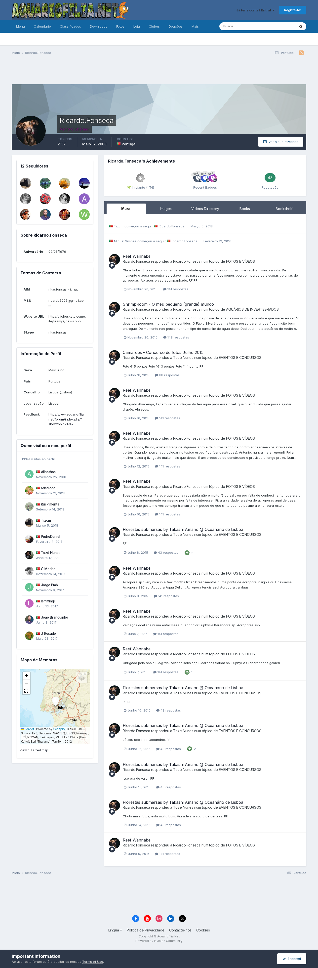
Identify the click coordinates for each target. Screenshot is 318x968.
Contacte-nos (180, 930)
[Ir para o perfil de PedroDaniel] (29, 539)
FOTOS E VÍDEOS (240, 261)
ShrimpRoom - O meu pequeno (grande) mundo (168, 304)
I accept (293, 959)
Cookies (203, 930)
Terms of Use (92, 962)
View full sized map (34, 750)
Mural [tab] (126, 209)
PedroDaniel (50, 537)
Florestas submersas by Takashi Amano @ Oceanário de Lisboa (183, 529)
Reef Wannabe (137, 256)
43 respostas (167, 552)
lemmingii (48, 601)
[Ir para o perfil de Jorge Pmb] (29, 587)
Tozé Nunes (50, 553)
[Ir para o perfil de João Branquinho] (45, 214)
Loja (136, 26)
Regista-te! (292, 10)
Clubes (154, 26)
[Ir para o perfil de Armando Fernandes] (84, 198)
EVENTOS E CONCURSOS (240, 357)
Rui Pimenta (50, 504)
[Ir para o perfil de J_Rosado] (29, 635)
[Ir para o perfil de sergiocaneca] (64, 214)
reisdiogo (48, 488)
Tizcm (46, 520)
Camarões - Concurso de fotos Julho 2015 (163, 352)
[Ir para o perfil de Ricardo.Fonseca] (114, 259)
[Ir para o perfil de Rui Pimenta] (29, 506)
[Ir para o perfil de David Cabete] (45, 198)
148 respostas (177, 337)
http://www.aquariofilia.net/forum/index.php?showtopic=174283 (66, 419)
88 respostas (169, 375)
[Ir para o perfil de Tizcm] (25, 183)
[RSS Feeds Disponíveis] (301, 52)
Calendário (42, 26)
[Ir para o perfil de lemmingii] (29, 603)
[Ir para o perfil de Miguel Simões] (25, 214)
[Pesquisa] (300, 26)
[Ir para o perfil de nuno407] (84, 183)
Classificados (70, 26)
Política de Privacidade (145, 930)
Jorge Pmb (49, 585)
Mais (195, 26)
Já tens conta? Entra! (254, 10)
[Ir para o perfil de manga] (25, 198)
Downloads (98, 26)
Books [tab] (244, 209)
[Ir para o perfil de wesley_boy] (84, 214)
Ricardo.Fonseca (172, 226)
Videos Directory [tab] (205, 209)
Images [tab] (166, 209)
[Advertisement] (159, 71)
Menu (20, 26)
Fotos (120, 26)
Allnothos (48, 472)
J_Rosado (48, 633)
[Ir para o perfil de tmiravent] (64, 183)
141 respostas (177, 289)
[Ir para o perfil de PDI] (45, 183)
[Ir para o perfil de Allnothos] (29, 474)
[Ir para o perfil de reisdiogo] (29, 490)
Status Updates (277, 26)
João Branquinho (54, 617)
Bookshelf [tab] (284, 209)
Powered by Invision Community (159, 941)
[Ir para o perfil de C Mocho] (29, 571)
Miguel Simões (125, 241)
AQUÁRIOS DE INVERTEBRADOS (252, 309)
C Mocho (48, 569)
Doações (176, 26)
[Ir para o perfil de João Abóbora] (64, 198)
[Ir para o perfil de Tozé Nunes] (29, 555)
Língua (114, 930)
